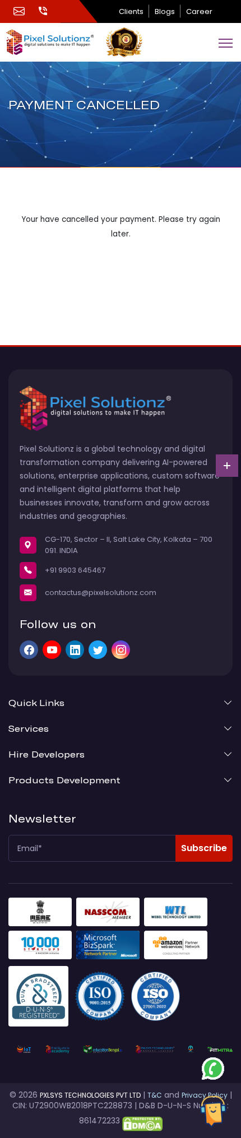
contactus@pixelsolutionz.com (100, 592)
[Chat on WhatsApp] (213, 1068)
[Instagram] (121, 649)
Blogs (165, 11)
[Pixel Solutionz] (56, 41)
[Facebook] (29, 649)
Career (199, 11)
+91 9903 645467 (75, 570)
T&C (154, 1095)
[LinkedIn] (75, 649)
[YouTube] (52, 649)
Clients (131, 11)
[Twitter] (98, 649)
